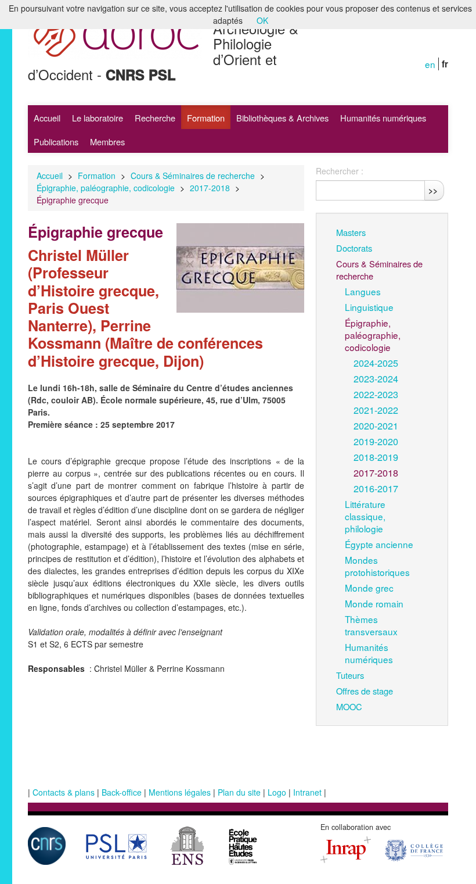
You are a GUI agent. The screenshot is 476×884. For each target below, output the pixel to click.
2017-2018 (210, 188)
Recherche (155, 118)
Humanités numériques (383, 118)
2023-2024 (376, 378)
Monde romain (374, 603)
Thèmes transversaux (371, 625)
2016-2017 (376, 488)
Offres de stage (364, 691)
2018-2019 (376, 457)
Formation (206, 118)
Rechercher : (339, 171)
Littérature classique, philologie (365, 516)
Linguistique (369, 306)
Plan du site (239, 792)
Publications (56, 141)
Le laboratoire (97, 118)
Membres (107, 141)
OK (262, 20)
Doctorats (354, 248)
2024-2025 (376, 363)
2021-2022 (376, 410)
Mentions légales (180, 792)
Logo (277, 792)
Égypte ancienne (379, 544)
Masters (351, 232)
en (430, 64)
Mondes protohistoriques (377, 565)
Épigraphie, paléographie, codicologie (106, 188)
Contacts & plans (64, 792)
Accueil (47, 118)
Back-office (122, 792)
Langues (363, 291)
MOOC (349, 706)
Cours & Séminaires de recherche (193, 175)
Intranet (307, 792)
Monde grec (369, 587)
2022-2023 (376, 394)
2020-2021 (376, 425)
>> (433, 190)
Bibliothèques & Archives (282, 118)
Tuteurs (350, 675)
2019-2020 (376, 441)
